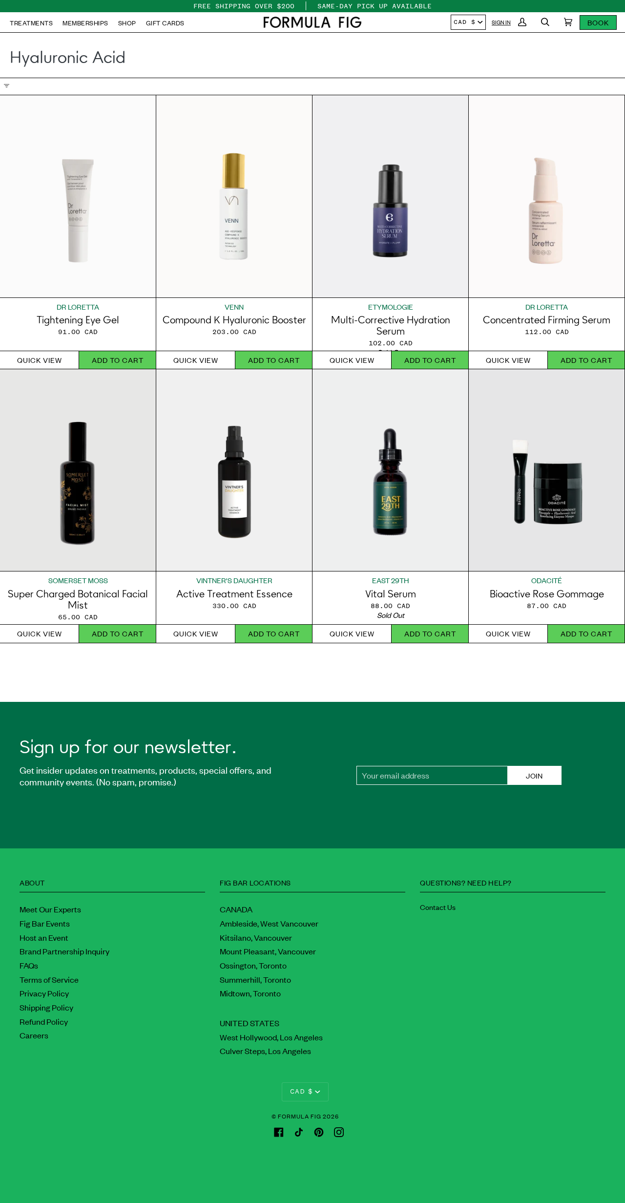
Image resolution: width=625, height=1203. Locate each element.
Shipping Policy (46, 1007)
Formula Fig (299, 1116)
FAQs (29, 965)
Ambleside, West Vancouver (269, 923)
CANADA (236, 909)
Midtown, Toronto (250, 993)
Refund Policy (44, 1021)
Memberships (85, 22)
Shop (127, 22)
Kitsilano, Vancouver (256, 937)
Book (598, 22)
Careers (34, 1035)
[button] (312, 22)
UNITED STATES (249, 1022)
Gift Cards (165, 22)
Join (534, 775)
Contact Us (438, 907)
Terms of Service (49, 979)
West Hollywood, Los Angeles (271, 1037)
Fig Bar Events (45, 923)
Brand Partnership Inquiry (64, 951)
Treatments (31, 22)
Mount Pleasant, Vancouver (268, 951)
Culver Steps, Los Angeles (265, 1050)
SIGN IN (501, 22)
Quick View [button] (39, 360)
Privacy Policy (44, 993)
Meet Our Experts (50, 909)
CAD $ (465, 22)
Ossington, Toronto (253, 965)
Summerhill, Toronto (255, 979)
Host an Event (44, 937)
